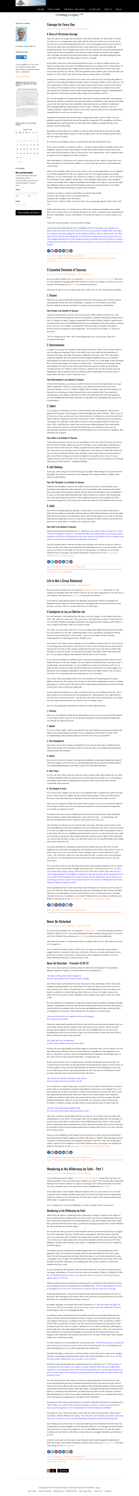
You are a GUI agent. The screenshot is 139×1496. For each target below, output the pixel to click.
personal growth (94, 912)
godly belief (94, 1160)
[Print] (71, 250)
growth (105, 258)
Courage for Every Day (61, 24)
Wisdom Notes (69, 256)
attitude (60, 258)
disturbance (77, 1160)
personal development (109, 569)
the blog (73, 284)
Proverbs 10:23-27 (90, 931)
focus (75, 1459)
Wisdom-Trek (80, 256)
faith (89, 258)
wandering (61, 1462)
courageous (83, 258)
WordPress (90, 1488)
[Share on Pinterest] (56, 250)
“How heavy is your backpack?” (86, 1178)
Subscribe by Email (22, 76)
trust (49, 1462)
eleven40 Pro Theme (60, 1488)
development (73, 569)
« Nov (21, 162)
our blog (106, 1186)
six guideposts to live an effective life (98, 279)
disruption (68, 1160)
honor (107, 1160)
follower (81, 1459)
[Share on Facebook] (48, 250)
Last (29, 196)
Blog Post (59, 256)
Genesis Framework (78, 1488)
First (17, 196)
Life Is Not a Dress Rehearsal (64, 580)
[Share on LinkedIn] (60, 250)
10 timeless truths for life (93, 590)
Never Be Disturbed (59, 921)
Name (18, 189)
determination (62, 569)
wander (54, 1462)
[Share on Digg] (63, 250)
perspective (51, 261)
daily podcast (68, 1445)
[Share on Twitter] (52, 250)
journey (93, 1459)
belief (59, 1459)
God (87, 1160)
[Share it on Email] (67, 250)
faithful (94, 258)
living (113, 258)
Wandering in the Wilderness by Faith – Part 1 (75, 1168)
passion (97, 569)
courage (75, 258)
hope (112, 1160)
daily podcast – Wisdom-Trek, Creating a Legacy (90, 1146)
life (110, 258)
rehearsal (113, 912)
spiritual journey (107, 1459)
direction (70, 912)
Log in (98, 1488)
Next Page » (65, 1471)
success (56, 572)
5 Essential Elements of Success (66, 269)
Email (18, 201)
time (119, 912)
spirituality (118, 1459)
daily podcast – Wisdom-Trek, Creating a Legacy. (91, 899)
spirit (99, 1459)
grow (100, 258)
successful (63, 572)
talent (70, 572)
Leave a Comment (82, 29)
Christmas (67, 258)
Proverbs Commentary (72, 1157)
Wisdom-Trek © (31, 3)
